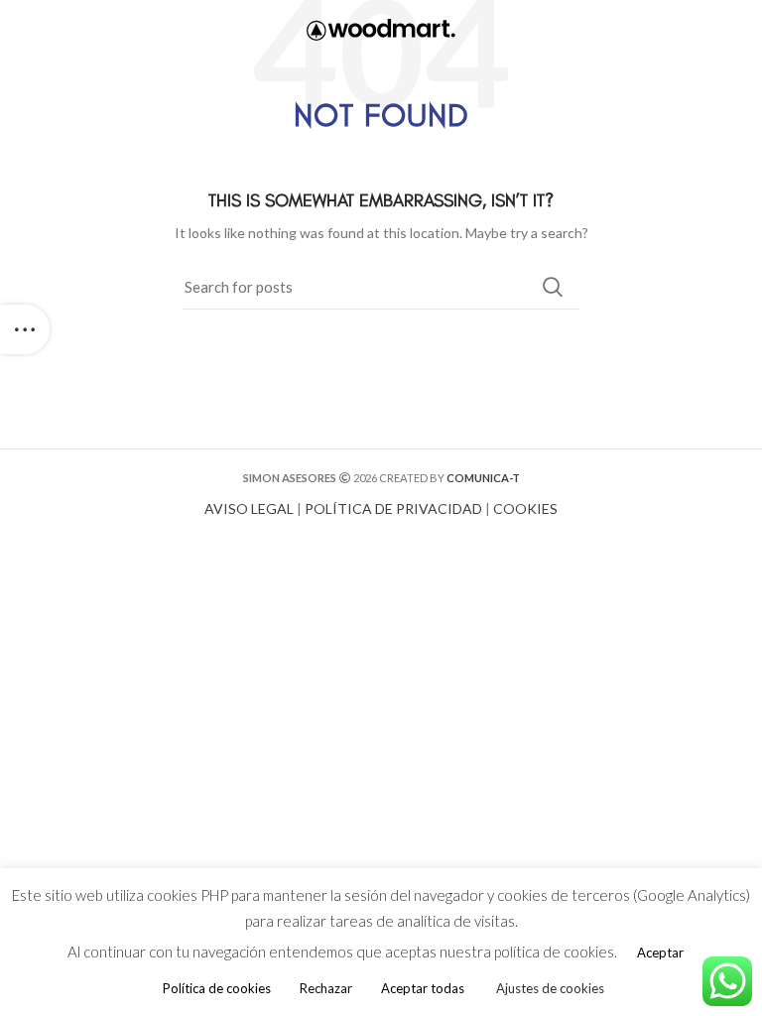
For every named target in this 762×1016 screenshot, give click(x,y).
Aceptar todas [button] (422, 988)
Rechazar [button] (326, 988)
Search (552, 287)
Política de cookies (217, 988)
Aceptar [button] (660, 952)
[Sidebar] (25, 329)
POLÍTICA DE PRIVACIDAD (393, 508)
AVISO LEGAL (249, 508)
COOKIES (525, 508)
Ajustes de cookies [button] (550, 988)
